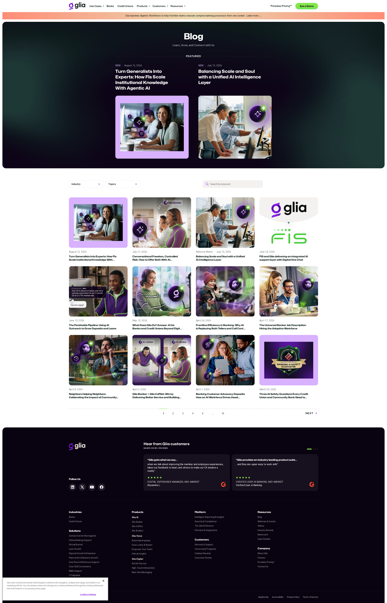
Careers (261, 558)
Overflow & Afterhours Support (84, 562)
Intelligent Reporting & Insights (209, 517)
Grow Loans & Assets (142, 545)
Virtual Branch (76, 544)
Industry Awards (265, 530)
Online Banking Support (80, 540)
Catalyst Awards (203, 553)
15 (223, 413)
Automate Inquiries (141, 540)
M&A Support (75, 571)
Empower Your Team (142, 549)
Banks (110, 6)
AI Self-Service (139, 563)
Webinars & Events (267, 521)
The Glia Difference (204, 526)
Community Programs (205, 549)
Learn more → (254, 15)
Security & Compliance (206, 521)
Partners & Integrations (206, 530)
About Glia (263, 553)
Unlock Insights (139, 553)
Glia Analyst (137, 530)
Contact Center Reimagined (82, 536)
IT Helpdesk (74, 575)
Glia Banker (137, 522)
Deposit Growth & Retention (82, 553)
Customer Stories (203, 558)
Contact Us (263, 566)
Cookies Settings (88, 594)
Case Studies (264, 539)
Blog (260, 517)
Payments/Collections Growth (83, 558)
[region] (55, 589)
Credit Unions (125, 6)
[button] (96, 6)
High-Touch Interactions (143, 568)
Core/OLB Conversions (80, 566)
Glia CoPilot (137, 526)
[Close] (103, 580)
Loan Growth (75, 549)
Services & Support (204, 544)
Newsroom (263, 534)
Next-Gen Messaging (142, 572)
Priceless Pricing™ (266, 562)
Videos (261, 526)
